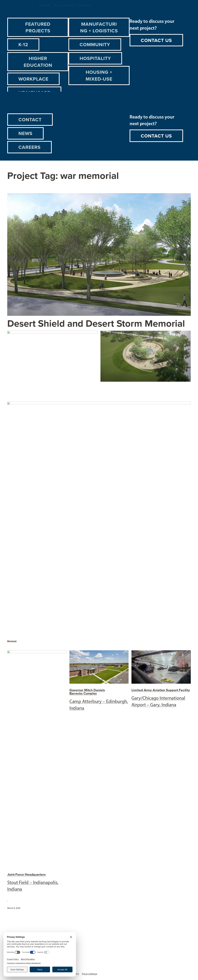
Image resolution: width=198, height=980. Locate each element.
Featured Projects (37, 27)
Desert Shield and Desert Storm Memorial (96, 323)
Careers (29, 147)
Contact (30, 119)
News (25, 133)
